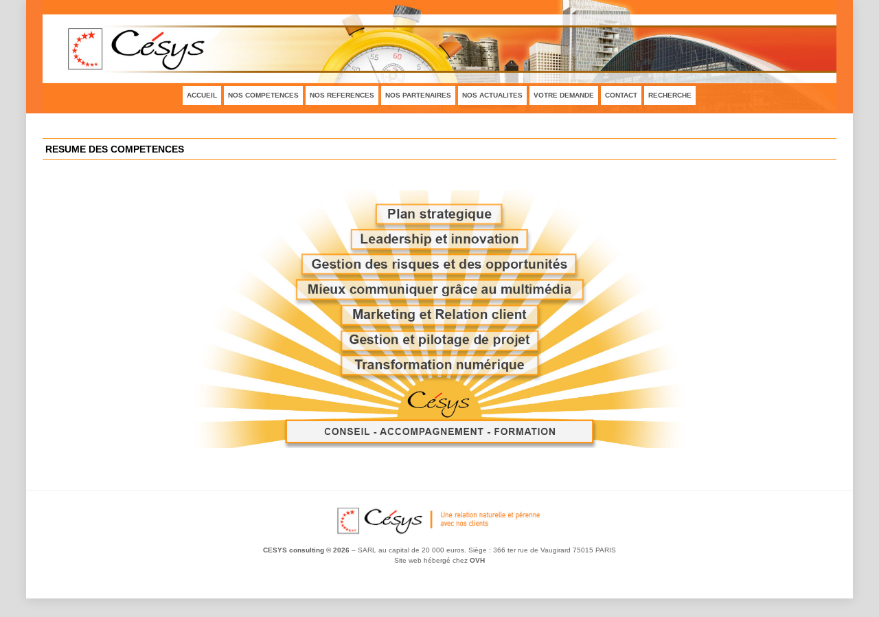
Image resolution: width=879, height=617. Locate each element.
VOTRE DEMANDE (564, 95)
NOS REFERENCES (342, 95)
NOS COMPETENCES (263, 95)
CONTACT (621, 95)
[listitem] (440, 340)
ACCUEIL (202, 95)
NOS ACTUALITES (492, 95)
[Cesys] (439, 534)
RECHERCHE (670, 95)
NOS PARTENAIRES (418, 95)
